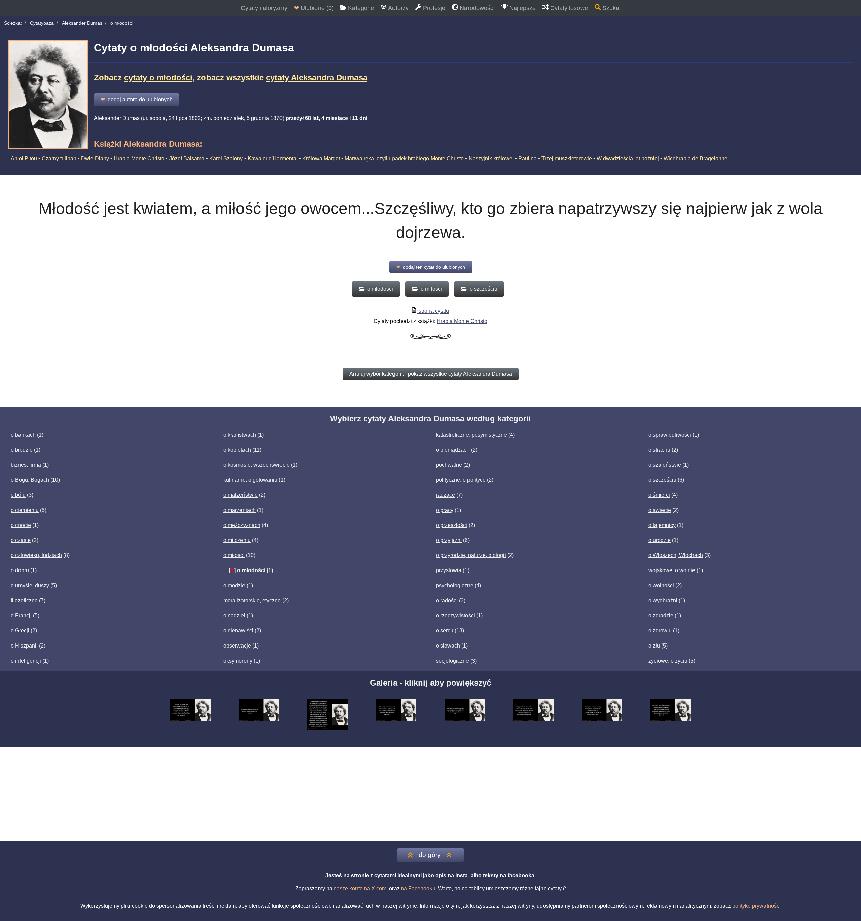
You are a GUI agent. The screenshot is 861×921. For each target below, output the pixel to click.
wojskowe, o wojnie (671, 570)
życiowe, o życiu (667, 661)
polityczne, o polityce (461, 480)
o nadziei (234, 615)
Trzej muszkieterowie (566, 158)
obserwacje (237, 646)
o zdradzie (660, 615)
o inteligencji (26, 661)
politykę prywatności (756, 906)
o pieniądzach (453, 450)
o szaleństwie (664, 465)
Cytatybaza (42, 23)
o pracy (444, 510)
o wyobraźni (662, 600)
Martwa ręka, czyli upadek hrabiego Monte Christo (404, 158)
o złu (654, 646)
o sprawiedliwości (669, 435)
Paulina (527, 158)
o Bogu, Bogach (30, 480)
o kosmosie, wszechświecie (256, 465)
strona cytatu (433, 311)
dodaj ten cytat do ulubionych (430, 267)
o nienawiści (238, 630)
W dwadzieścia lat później (628, 158)
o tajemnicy (662, 525)
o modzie (234, 585)
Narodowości (476, 8)
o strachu (659, 450)
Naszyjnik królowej (491, 158)
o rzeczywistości (455, 615)
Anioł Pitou (24, 158)
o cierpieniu (25, 510)
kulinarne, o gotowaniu (250, 480)
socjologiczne (452, 661)
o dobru (20, 570)
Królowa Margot (321, 158)
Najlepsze (522, 8)
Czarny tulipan (59, 158)
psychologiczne (454, 585)
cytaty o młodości (158, 77)
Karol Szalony (226, 158)
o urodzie (659, 540)
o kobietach (237, 450)
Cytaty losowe (568, 8)
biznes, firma (26, 465)
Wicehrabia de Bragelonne (695, 158)
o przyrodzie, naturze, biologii (471, 555)
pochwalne (449, 465)
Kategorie (360, 8)
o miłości (234, 555)
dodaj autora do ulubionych (137, 99)
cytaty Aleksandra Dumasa (316, 77)
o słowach (448, 646)
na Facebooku (418, 888)
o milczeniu (237, 540)
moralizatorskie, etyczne (252, 600)
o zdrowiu (660, 630)
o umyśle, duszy (30, 585)
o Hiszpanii (24, 646)
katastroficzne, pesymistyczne (471, 435)
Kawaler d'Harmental (273, 158)
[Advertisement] (430, 794)
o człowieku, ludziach (36, 555)
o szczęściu (662, 480)
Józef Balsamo (186, 158)
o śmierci (659, 495)
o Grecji (20, 630)
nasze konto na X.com (360, 888)
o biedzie (22, 450)
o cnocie (21, 525)
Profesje (433, 8)
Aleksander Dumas (82, 23)
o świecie (659, 510)
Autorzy (398, 8)
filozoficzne (24, 600)
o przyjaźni (449, 540)
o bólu (18, 495)
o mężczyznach (241, 525)
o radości (447, 600)
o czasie (21, 540)
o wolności (661, 585)
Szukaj (611, 8)
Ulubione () (314, 8)
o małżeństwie (240, 495)
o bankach (23, 435)
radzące (445, 495)
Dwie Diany (95, 158)
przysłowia (448, 570)
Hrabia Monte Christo (139, 158)
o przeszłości (451, 525)
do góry (430, 854)
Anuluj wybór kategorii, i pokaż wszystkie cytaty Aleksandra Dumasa (430, 374)
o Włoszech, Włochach (675, 555)
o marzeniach (239, 510)
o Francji (21, 615)
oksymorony (237, 661)
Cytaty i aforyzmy (264, 8)
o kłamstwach (239, 435)
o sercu (444, 630)
